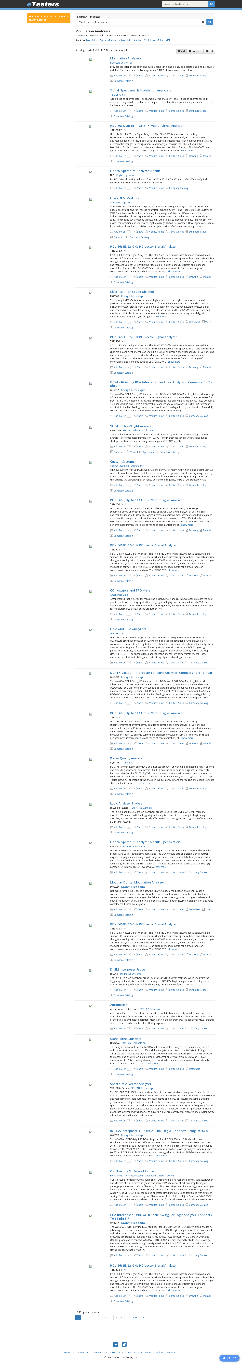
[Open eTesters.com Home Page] (43, 4)
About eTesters (81, 1352)
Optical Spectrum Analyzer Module (135, 171)
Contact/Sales (176, 75)
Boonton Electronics (121, 62)
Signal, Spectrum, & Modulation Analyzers (140, 90)
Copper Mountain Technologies (127, 465)
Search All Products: (88, 16)
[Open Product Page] (90, 59)
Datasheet (119, 237)
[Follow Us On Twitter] (124, 1344)
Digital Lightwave (125, 175)
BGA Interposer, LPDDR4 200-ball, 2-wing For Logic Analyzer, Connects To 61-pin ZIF (161, 1216)
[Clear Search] (203, 22)
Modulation (92, 40)
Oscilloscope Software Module (132, 1171)
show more (187, 150)
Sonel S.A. (127, 762)
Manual (207, 155)
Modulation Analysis (132, 40)
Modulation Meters (154, 40)
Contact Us (125, 1352)
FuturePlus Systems (141, 807)
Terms (148, 1352)
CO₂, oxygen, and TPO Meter (131, 590)
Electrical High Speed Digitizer (132, 292)
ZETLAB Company (150, 1009)
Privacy (138, 1352)
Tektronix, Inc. (117, 94)
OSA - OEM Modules (124, 198)
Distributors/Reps (198, 75)
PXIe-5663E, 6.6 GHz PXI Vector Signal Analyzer (143, 246)
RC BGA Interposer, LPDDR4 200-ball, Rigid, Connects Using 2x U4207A (161, 1131)
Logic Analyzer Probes (126, 803)
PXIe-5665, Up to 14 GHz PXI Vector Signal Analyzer (147, 126)
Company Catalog (123, 80)
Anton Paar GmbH (120, 594)
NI (125, 130)
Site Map (171, 1352)
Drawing (193, 155)
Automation (119, 1005)
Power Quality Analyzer (127, 758)
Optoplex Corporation (121, 202)
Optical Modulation (110, 40)
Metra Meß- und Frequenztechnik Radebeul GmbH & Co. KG (142, 1175)
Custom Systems (122, 461)
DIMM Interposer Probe (127, 969)
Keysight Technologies (133, 296)
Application (149, 452)
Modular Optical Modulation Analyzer (137, 882)
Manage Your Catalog (104, 1352)
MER (168, 40)
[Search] (211, 4)
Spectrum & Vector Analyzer (130, 1084)
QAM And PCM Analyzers (128, 629)
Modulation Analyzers (126, 58)
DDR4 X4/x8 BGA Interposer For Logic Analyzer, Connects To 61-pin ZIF (161, 673)
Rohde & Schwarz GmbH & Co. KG (141, 430)
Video (208, 322)
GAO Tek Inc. (117, 633)
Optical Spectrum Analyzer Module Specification (145, 842)
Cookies (159, 1352)
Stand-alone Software (126, 1039)
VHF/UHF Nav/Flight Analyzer (131, 426)
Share (140, 75)
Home (67, 1352)
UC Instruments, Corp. (135, 846)
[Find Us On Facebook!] (115, 1344)
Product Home (156, 75)
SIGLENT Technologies (143, 1088)
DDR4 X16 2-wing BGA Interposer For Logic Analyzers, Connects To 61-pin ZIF (161, 384)
